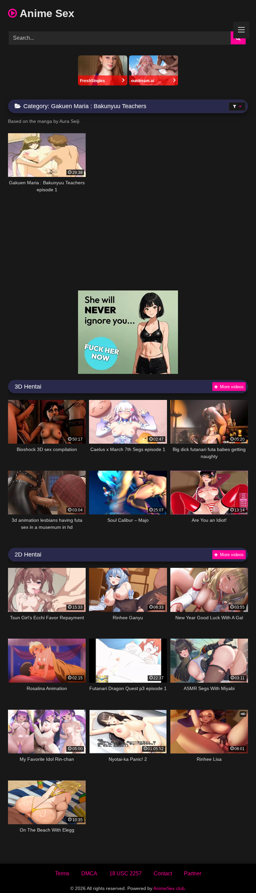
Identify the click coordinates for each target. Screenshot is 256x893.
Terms (62, 873)
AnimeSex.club (169, 888)
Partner (192, 873)
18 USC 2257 (125, 873)
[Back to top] (235, 873)
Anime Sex (45, 13)
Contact (163, 873)
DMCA (89, 873)
